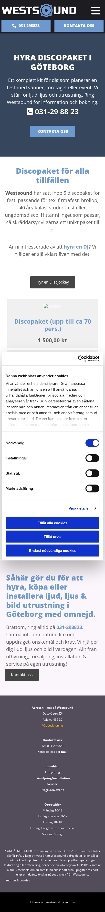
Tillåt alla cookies (52, 523)
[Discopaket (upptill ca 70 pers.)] (52, 306)
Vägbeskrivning (52, 725)
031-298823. (70, 627)
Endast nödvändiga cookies (52, 550)
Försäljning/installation (52, 778)
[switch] (92, 458)
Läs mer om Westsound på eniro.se (52, 902)
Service (52, 784)
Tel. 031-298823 (52, 746)
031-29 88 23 (53, 111)
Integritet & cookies (17, 880)
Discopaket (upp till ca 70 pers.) (52, 325)
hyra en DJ (76, 246)
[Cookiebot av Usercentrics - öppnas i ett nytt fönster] (78, 358)
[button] (95, 11)
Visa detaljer (79, 508)
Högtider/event (53, 790)
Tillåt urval (53, 537)
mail (64, 752)
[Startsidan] (40, 10)
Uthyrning (52, 772)
